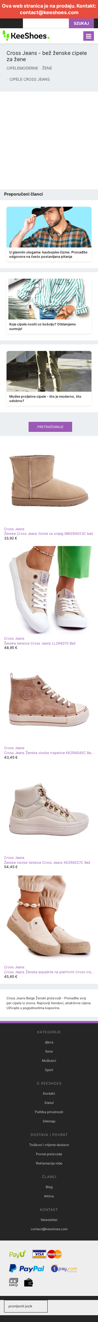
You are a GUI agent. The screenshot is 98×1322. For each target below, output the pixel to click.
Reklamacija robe (49, 1163)
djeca (49, 1042)
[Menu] (88, 36)
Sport (49, 1070)
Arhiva (49, 1196)
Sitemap (49, 1121)
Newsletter (49, 1220)
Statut (49, 1103)
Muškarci (49, 1061)
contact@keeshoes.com (49, 12)
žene (49, 1051)
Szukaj (81, 23)
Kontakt (49, 1093)
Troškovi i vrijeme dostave (49, 1145)
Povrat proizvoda (49, 1154)
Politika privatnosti (49, 1112)
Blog (49, 1187)
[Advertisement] (49, 140)
